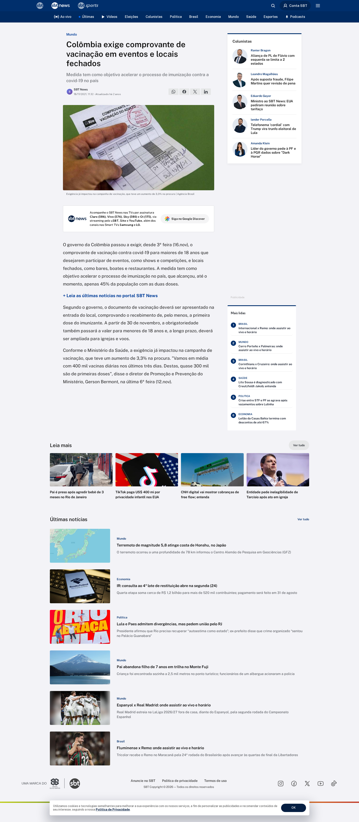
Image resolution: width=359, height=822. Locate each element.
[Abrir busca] (273, 5)
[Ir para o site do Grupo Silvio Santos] (43, 783)
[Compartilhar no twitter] (195, 91)
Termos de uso (215, 781)
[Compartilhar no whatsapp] (173, 91)
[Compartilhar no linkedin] (206, 91)
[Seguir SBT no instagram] (280, 783)
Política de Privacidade (113, 809)
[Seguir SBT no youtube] (320, 783)
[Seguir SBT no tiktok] (334, 783)
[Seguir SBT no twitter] (307, 783)
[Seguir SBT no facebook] (294, 783)
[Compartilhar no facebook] (184, 91)
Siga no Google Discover (188, 218)
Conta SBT (298, 6)
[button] (81, 482)
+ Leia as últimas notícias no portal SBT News (110, 295)
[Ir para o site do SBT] (75, 783)
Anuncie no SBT (143, 781)
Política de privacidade (180, 781)
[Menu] (317, 5)
